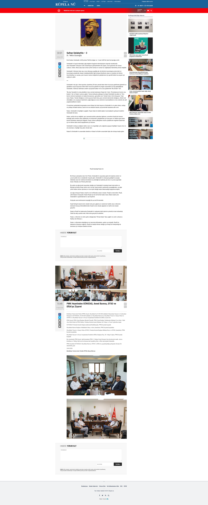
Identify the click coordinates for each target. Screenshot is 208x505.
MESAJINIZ (110, 1)
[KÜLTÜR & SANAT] (85, 5)
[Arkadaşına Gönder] (59, 69)
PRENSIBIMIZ (117, 1)
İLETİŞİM (104, 1)
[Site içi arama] (151, 10)
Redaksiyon (84, 486)
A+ (125, 53)
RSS (121, 486)
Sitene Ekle (102, 486)
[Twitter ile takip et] (102, 495)
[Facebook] (59, 63)
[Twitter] (59, 66)
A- (125, 56)
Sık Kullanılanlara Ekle (113, 486)
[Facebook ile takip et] (99, 495)
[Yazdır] (59, 72)
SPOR (125, 486)
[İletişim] (148, 10)
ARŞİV (98, 1)
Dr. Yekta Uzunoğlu (74, 55)
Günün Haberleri (93, 486)
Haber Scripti (102, 499)
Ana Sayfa (86, 1)
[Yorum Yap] (59, 75)
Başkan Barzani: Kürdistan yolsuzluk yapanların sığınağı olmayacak (82, 10)
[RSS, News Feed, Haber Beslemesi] (105, 495)
